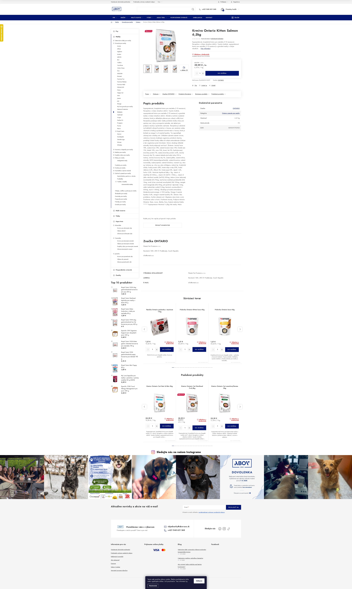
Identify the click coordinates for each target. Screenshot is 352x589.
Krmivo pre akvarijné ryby (124, 228)
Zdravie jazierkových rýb (124, 262)
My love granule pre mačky (125, 106)
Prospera (119, 123)
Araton (119, 54)
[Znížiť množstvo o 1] (197, 73)
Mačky (118, 37)
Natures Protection (122, 109)
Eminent (119, 76)
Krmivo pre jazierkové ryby (125, 256)
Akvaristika (118, 225)
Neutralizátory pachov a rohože (126, 176)
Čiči (118, 71)
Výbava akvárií (121, 231)
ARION (119, 57)
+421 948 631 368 (208, 9)
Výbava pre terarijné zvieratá (125, 244)
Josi (118, 101)
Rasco (119, 128)
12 (204, 367)
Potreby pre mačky (120, 202)
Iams (118, 95)
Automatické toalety (127, 184)
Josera (119, 98)
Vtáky (118, 216)
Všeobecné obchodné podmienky (120, 2)
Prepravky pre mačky (121, 199)
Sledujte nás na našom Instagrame (179, 452)
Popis (147, 94)
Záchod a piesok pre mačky (123, 173)
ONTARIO (221, 80)
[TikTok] (228, 528)
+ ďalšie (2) (184, 70)
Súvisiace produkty (201, 94)
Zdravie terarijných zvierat (124, 249)
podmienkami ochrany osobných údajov (212, 512)
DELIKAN (119, 73)
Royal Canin (120, 131)
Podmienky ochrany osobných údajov (144, 2)
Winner (119, 142)
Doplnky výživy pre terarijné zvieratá (127, 246)
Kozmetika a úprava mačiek (123, 171)
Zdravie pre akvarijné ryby (124, 234)
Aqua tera (119, 221)
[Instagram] (224, 528)
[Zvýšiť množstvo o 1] (203, 73)
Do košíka (222, 73)
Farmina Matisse (121, 82)
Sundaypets (120, 137)
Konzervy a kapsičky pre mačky (124, 150)
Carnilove (120, 65)
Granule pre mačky (120, 43)
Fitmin (119, 90)
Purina (119, 126)
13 (206, 367)
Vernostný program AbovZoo (119, 570)
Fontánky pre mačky (120, 165)
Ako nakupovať (115, 560)
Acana (119, 46)
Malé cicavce (120, 211)
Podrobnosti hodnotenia (216, 38)
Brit (118, 60)
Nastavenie (153, 586)
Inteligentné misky (122, 160)
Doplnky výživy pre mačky (122, 155)
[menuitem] (115, 17)
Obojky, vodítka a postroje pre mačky (125, 191)
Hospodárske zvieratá (124, 270)
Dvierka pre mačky (120, 204)
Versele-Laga (121, 139)
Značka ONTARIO (169, 94)
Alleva (119, 49)
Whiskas (119, 145)
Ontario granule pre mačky (231, 113)
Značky (118, 275)
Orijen (119, 117)
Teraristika (118, 238)
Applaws (119, 51)
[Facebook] (219, 528)
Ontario (119, 112)
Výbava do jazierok (122, 259)
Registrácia (236, 2)
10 (199, 367)
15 (211, 367)
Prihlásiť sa (233, 507)
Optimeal (119, 115)
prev (144, 329)
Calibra (119, 62)
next (240, 329)
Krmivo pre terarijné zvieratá (125, 241)
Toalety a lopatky (122, 182)
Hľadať (193, 9)
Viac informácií (206, 49)
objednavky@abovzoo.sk (179, 526)
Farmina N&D (121, 84)
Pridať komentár (162, 225)
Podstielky (120, 179)
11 (201, 367)
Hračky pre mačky (120, 168)
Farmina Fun (120, 79)
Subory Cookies (115, 567)
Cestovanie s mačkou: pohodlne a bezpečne (190, 558)
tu (186, 581)
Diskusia (155, 94)
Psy (117, 31)
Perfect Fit (120, 120)
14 (209, 367)
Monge (119, 104)
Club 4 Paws (120, 68)
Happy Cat (120, 93)
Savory (119, 134)
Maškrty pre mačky (120, 152)
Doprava (113, 563)
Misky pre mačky (119, 158)
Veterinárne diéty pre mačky (123, 40)
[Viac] (235, 17)
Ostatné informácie (185, 94)
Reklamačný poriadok (117, 556)
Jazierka (117, 254)
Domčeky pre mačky (121, 196)
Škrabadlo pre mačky (121, 193)
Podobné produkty (217, 94)
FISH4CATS (120, 87)
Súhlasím (199, 581)
